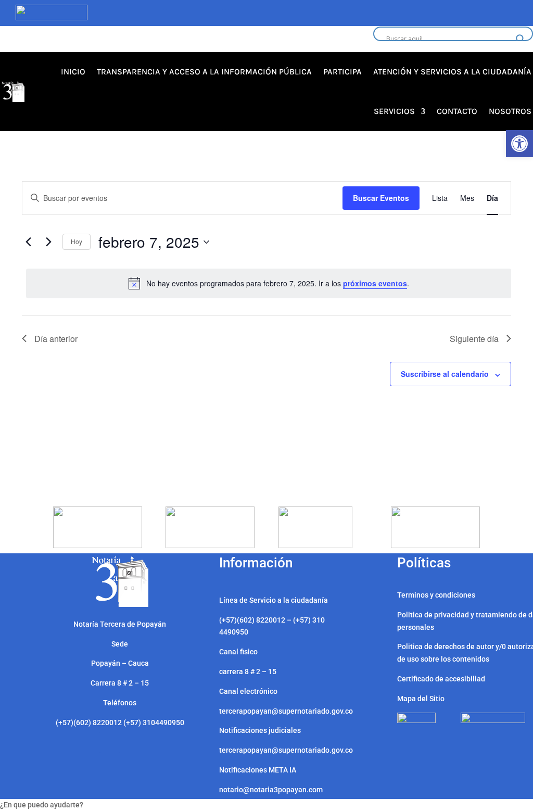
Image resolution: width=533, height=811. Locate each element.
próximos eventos (375, 283)
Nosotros (510, 111)
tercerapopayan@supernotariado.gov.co (286, 750)
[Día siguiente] (48, 242)
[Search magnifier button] (520, 39)
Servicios (394, 111)
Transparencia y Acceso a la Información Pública (204, 72)
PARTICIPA (342, 72)
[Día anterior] (28, 242)
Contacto (457, 111)
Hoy (76, 241)
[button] (519, 143)
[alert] (268, 283)
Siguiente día (474, 339)
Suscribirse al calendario (445, 374)
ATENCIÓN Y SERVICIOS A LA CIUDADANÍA (452, 72)
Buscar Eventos (381, 198)
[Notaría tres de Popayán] (120, 604)
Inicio (73, 72)
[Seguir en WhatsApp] (109, 742)
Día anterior (56, 339)
